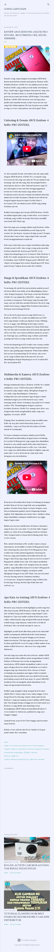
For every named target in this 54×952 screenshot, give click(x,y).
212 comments (15, 924)
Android (15, 746)
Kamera (31, 749)
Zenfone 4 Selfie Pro (11, 756)
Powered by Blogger (29, 940)
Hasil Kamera (23, 749)
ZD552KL (27, 752)
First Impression (38, 746)
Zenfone (34, 752)
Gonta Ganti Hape (15, 8)
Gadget (6, 749)
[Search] (48, 3)
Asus (20, 746)
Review (46, 749)
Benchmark (27, 746)
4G (10, 746)
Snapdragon (18, 752)
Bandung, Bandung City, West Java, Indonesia (28, 759)
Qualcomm (39, 749)
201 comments (15, 873)
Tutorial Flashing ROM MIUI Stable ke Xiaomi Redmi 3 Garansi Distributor (26, 917)
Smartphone (8, 752)
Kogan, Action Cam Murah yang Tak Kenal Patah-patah (26, 867)
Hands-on (13, 749)
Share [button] (6, 742)
